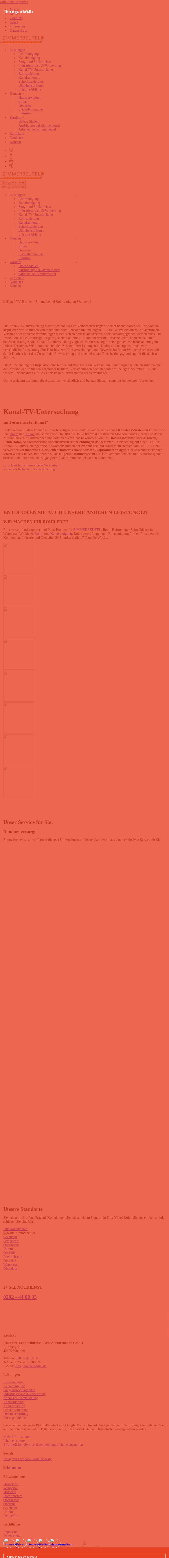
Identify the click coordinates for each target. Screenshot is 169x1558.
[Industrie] (9, 1543)
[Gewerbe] (32, 1543)
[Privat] (20, 1543)
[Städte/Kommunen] (43, 1543)
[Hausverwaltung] (55, 1543)
